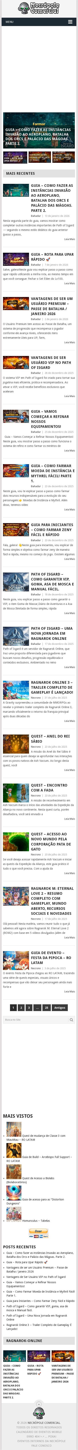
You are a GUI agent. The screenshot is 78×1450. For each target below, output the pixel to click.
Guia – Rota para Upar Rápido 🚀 (52, 256)
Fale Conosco (41, 1445)
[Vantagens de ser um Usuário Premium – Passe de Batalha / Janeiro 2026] (16, 303)
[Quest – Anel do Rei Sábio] (16, 744)
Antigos (59, 1007)
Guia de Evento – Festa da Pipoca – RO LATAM (51, 958)
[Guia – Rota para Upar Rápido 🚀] (16, 259)
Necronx (36, 697)
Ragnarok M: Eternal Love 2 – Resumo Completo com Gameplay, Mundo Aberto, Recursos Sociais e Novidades (52, 901)
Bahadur (36, 215)
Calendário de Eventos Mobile (39, 1432)
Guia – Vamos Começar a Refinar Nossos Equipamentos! (50, 419)
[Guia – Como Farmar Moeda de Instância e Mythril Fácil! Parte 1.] (16, 470)
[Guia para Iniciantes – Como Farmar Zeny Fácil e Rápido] (16, 529)
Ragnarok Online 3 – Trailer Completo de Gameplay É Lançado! (52, 687)
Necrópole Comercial (44, 1422)
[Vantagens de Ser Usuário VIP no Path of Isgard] (16, 362)
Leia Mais (69, 239)
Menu (9, 21)
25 (46, 1007)
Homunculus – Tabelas (36, 1220)
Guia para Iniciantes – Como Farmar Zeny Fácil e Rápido (52, 530)
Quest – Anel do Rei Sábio (50, 738)
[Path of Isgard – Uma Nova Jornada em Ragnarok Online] (16, 636)
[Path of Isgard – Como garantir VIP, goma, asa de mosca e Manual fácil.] (16, 582)
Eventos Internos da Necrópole (41, 1441)
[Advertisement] (39, 67)
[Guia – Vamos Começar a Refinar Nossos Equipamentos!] (16, 416)
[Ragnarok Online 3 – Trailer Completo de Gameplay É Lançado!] (16, 690)
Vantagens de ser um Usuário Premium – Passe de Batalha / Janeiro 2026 (52, 306)
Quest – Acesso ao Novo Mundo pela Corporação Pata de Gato (51, 841)
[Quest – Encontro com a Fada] (16, 793)
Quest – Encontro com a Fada (49, 787)
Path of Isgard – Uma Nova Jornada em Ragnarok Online (52, 633)
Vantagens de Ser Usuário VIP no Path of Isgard (51, 363)
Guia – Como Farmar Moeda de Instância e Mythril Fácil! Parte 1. (53, 473)
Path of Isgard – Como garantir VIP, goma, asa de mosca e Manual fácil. (52, 581)
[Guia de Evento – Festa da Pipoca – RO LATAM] (16, 960)
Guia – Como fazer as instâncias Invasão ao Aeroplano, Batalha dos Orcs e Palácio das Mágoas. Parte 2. (52, 198)
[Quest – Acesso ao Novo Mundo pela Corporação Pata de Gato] (16, 841)
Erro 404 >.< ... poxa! (41, 1436)
